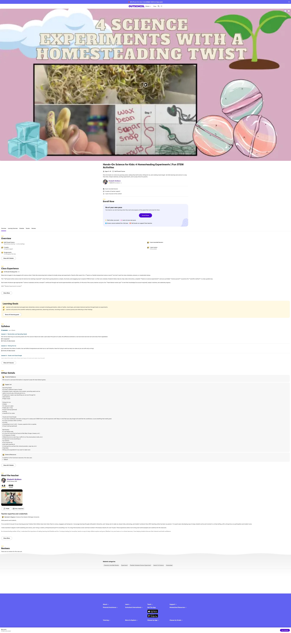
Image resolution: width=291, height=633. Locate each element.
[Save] (289, 11)
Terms (158, 2)
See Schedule (285, 630)
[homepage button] (136, 6)
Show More (6, 293)
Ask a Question (19, 508)
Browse (147, 6)
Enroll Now (145, 215)
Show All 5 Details (8, 258)
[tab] (3, 228)
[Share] (285, 11)
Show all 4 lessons (8, 363)
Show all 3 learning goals (12, 314)
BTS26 (148, 2)
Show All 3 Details (8, 465)
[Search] (158, 6)
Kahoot (6, 459)
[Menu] (161, 6)
